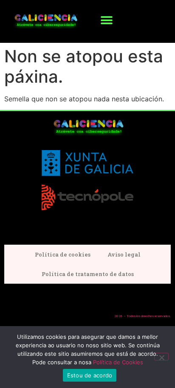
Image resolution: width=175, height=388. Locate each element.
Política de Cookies (118, 362)
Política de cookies (62, 254)
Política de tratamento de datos (88, 274)
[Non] (161, 356)
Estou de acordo (90, 375)
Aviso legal (124, 254)
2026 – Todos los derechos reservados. (142, 316)
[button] (106, 20)
